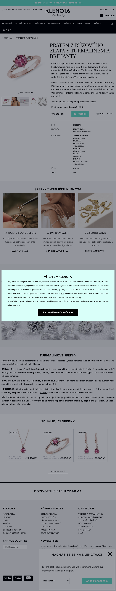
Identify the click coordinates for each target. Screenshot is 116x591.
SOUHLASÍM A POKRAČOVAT (58, 312)
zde (62, 294)
